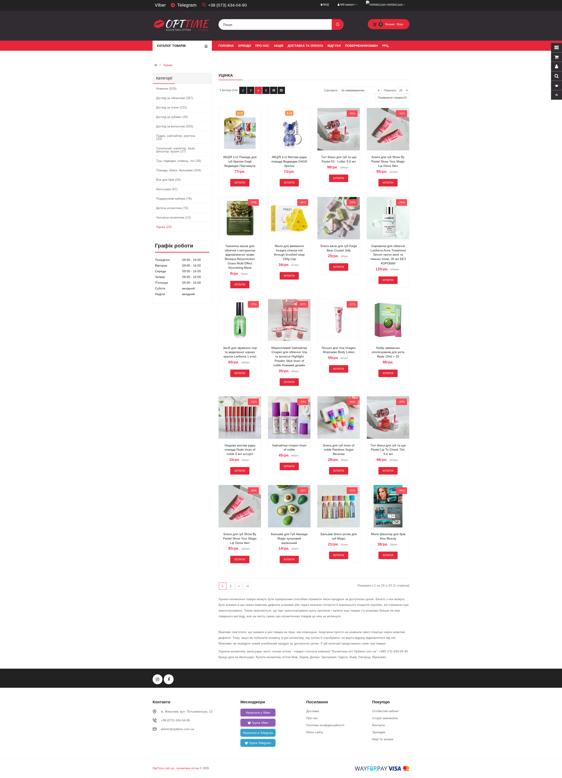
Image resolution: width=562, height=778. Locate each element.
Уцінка (167, 65)
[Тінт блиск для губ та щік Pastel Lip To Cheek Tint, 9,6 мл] (388, 417)
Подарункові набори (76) (174, 198)
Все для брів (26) (168, 179)
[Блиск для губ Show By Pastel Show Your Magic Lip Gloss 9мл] (388, 129)
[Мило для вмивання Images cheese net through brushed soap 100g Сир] (289, 218)
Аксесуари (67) (167, 189)
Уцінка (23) (164, 227)
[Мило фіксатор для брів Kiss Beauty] (388, 506)
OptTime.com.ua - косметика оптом (176, 768)
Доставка (312, 711)
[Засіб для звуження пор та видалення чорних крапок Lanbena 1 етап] (240, 320)
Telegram (187, 4)
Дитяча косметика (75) (172, 208)
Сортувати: (331, 90)
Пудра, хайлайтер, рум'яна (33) (175, 137)
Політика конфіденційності (325, 725)
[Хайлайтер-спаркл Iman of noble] (289, 417)
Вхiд (326, 4)
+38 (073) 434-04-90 (227, 5)
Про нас (312, 718)
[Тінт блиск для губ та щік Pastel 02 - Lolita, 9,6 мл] (338, 129)
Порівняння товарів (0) (392, 97)
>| (247, 586)
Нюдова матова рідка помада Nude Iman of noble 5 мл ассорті (240, 450)
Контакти (378, 725)
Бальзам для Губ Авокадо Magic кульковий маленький (289, 538)
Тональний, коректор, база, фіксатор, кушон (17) (175, 149)
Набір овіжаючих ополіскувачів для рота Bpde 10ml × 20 (388, 352)
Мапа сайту (314, 732)
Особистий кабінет (385, 711)
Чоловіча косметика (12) (173, 217)
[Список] (273, 90)
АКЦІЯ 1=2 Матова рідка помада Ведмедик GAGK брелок (289, 161)
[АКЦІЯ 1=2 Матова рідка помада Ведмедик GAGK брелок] (289, 129)
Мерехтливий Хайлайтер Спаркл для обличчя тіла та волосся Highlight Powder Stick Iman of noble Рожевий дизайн (289, 356)
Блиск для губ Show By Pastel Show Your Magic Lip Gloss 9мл (388, 161)
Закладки (378, 732)
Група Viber (260, 722)
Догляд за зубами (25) (172, 117)
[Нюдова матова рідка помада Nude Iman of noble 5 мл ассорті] (240, 417)
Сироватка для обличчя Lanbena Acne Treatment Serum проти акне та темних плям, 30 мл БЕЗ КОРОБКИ (388, 254)
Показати (390, 90)
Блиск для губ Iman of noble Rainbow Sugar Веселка (338, 450)
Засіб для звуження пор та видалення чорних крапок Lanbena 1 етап (240, 352)
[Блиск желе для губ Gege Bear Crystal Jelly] (338, 218)
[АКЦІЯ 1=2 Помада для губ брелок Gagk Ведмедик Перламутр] (240, 129)
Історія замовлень (385, 718)
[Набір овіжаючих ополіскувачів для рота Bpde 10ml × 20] (388, 320)
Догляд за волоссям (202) (174, 126)
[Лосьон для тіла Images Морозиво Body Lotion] (338, 320)
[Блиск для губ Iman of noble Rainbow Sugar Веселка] (338, 417)
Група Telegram (260, 743)
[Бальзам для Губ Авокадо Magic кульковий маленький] (289, 506)
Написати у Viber (258, 712)
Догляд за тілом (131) (171, 107)
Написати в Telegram (258, 733)
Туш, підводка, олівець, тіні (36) (178, 160)
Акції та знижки (382, 739)
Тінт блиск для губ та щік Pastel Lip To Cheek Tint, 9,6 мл (388, 450)
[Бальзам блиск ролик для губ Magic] (338, 506)
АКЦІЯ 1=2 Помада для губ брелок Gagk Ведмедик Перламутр (240, 161)
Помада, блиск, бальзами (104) (178, 170)
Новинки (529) (166, 88)
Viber (160, 4)
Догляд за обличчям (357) (174, 98)
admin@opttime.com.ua (177, 729)
